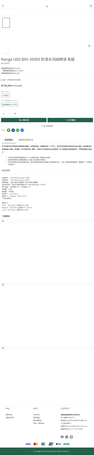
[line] (8, 130)
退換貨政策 (10, 417)
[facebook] (13, 130)
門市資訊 (36, 414)
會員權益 (36, 417)
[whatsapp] (17, 130)
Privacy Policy (28, 451)
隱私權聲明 (37, 420)
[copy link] (22, 130)
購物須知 (9, 414)
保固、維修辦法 (38, 423)
